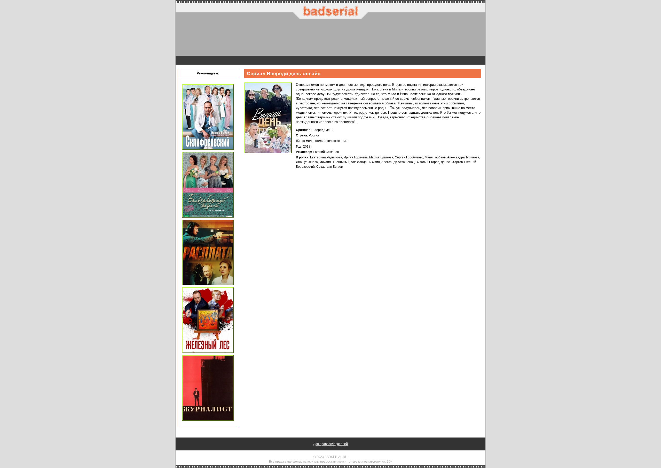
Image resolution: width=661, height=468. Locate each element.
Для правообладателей (330, 444)
